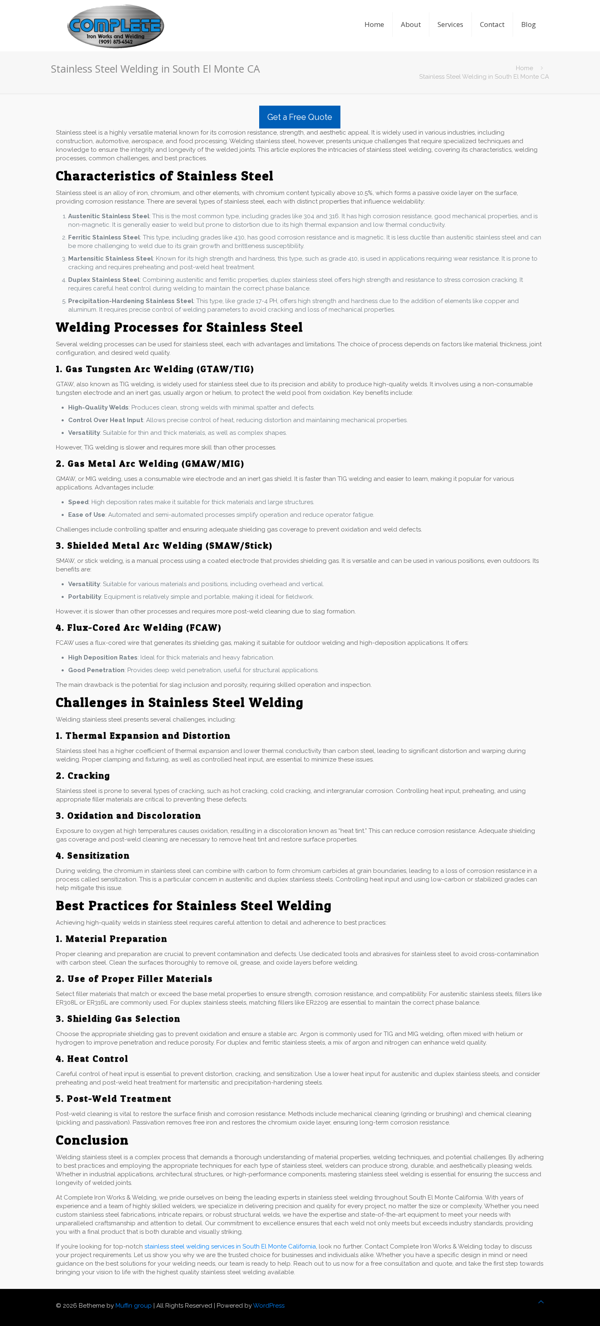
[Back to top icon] (541, 1302)
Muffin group (134, 1305)
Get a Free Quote (299, 117)
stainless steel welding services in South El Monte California (230, 1246)
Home (524, 68)
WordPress (268, 1305)
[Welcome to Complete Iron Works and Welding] (115, 14)
